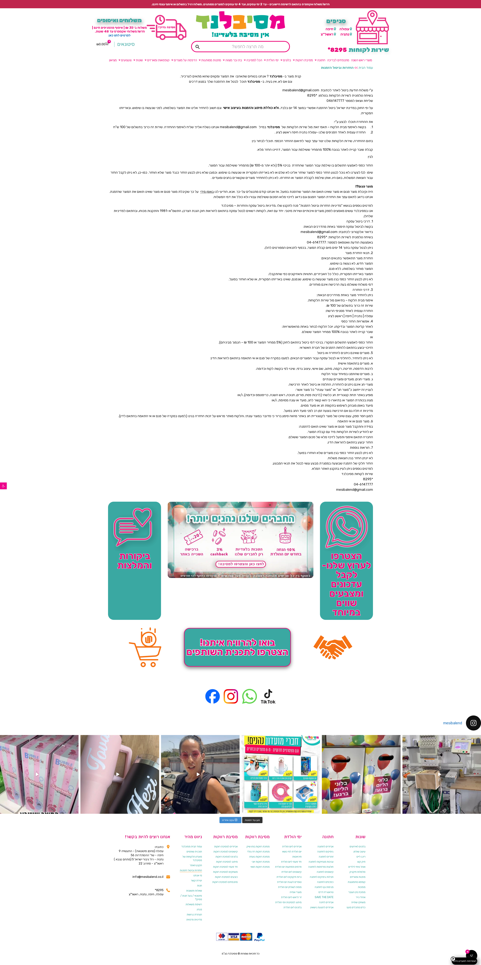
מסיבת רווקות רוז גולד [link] (258, 851)
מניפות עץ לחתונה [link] (324, 887)
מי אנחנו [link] (197, 875)
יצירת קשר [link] (196, 880)
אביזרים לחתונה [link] (326, 846)
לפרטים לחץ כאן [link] (119, 35)
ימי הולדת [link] (272, 60)
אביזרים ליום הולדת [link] (292, 846)
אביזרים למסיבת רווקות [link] (226, 846)
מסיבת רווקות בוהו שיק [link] (258, 846)
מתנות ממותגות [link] (211, 60)
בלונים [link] (287, 60)
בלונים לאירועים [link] (357, 846)
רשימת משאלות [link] (194, 904)
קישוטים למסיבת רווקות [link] (225, 851)
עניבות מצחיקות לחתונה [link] (321, 861)
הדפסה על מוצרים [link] (185, 60)
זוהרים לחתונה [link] (326, 856)
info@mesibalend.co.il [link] (147, 877)
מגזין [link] (199, 909)
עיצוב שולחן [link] (359, 851)
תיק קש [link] (361, 861)
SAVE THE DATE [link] (324, 897)
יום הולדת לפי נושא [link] (292, 851)
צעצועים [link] (126, 60)
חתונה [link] (321, 60)
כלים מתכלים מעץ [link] (356, 907)
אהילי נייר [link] (360, 897)
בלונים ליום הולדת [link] (293, 907)
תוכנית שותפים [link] (194, 851)
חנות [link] (199, 885)
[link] (3, 485)
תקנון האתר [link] (196, 865)
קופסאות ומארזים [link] (158, 60)
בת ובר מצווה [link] (233, 60)
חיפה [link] (329, 29)
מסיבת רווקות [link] (304, 60)
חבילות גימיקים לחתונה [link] (322, 877)
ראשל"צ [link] (327, 34)
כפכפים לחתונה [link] (325, 882)
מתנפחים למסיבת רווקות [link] (225, 882)
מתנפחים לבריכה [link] (338, 60)
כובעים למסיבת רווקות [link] (226, 877)
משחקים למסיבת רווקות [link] (225, 871)
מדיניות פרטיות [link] (194, 919)
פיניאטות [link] (297, 856)
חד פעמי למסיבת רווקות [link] (225, 866)
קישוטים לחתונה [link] (325, 871)
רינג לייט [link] (360, 856)
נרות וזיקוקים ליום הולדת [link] (289, 877)
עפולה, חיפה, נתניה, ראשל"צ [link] (146, 894)
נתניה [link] (344, 34)
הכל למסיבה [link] (254, 60)
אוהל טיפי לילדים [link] (356, 866)
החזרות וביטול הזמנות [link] (191, 870)
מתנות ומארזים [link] (357, 877)
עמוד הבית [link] (365, 68)
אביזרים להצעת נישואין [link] (322, 907)
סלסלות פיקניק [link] (357, 871)
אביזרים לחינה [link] (326, 902)
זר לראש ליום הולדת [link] (291, 897)
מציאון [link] (113, 60)
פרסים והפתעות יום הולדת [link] (288, 866)
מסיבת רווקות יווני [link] (261, 861)
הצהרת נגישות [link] (194, 914)
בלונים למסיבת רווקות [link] (227, 856)
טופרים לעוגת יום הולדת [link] (289, 882)
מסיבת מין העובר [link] (356, 892)
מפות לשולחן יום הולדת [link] (290, 887)
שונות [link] (139, 60)
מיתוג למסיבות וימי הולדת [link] (288, 902)
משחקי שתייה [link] (358, 902)
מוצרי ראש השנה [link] (361, 60)
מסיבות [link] (361, 887)
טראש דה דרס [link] (326, 892)
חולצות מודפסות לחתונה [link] (321, 866)
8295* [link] (159, 890)
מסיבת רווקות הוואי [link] (260, 866)
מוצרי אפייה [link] (296, 892)
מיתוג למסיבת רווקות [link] (227, 861)
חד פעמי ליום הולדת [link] (291, 861)
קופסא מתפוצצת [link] (356, 882)
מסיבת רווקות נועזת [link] (259, 856)
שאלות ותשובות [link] (194, 890)
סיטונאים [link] (126, 44)
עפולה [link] (344, 29)
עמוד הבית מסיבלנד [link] (191, 846)
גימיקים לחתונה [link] (325, 851)
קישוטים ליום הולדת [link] (291, 871)
